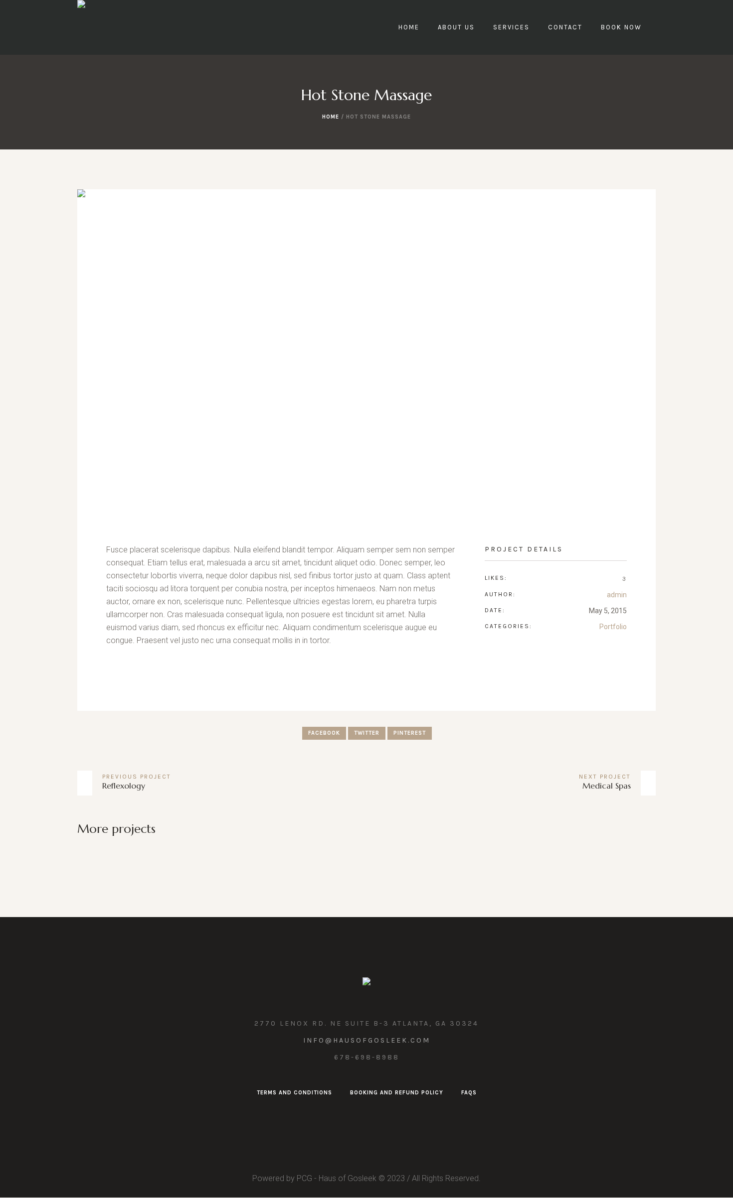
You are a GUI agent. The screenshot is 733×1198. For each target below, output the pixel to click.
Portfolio (613, 627)
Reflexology (123, 786)
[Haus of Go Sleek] (366, 983)
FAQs (469, 1092)
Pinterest (409, 733)
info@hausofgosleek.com (366, 1040)
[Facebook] (365, 1116)
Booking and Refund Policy (396, 1092)
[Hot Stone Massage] (366, 352)
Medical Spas (606, 786)
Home (330, 117)
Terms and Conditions (294, 1092)
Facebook (324, 733)
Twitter (366, 733)
